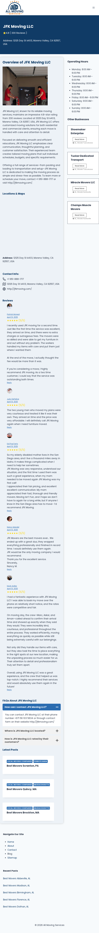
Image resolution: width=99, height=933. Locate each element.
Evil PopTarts (12, 444)
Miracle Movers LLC (83, 182)
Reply (9, 382)
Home (10, 841)
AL (75, 143)
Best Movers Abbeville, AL (16, 878)
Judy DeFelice (13, 399)
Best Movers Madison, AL (16, 885)
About (10, 845)
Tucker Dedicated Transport (82, 158)
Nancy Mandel (13, 527)
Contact (12, 849)
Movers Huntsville (84, 192)
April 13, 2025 (12, 317)
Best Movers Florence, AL (16, 899)
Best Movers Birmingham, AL (18, 892)
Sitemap (12, 857)
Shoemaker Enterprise (78, 131)
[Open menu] (93, 8)
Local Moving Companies (19, 761)
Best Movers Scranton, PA (23, 765)
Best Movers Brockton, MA (23, 812)
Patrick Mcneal (13, 314)
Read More (80, 140)
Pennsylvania (40, 761)
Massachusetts (42, 785)
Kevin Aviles (12, 586)
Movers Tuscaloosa (85, 143)
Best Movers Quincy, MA (22, 789)
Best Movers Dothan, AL (16, 906)
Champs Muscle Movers (81, 207)
